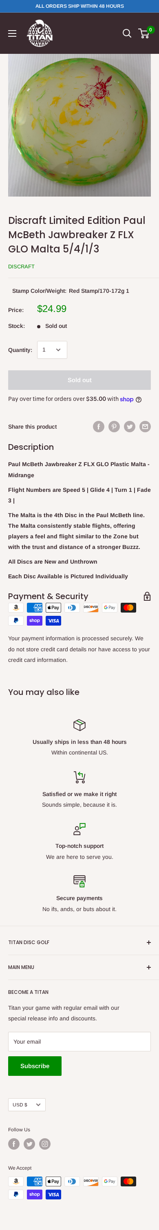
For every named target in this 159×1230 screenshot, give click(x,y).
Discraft (21, 266)
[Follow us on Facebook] (14, 1144)
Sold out (80, 379)
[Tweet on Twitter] (129, 426)
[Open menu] (12, 33)
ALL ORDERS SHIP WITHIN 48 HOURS (79, 6)
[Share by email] (145, 426)
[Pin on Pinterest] (114, 426)
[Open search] (127, 33)
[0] (144, 33)
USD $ (20, 1105)
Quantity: (20, 350)
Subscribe (34, 1065)
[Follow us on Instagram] (45, 1144)
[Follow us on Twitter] (29, 1144)
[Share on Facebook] (98, 426)
